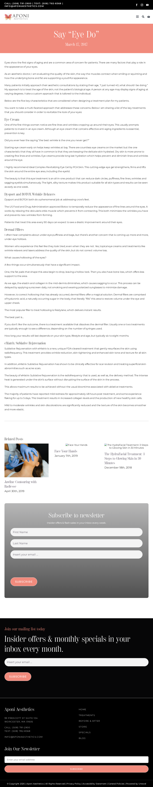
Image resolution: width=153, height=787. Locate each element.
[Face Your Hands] (76, 445)
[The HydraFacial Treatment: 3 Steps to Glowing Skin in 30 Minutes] (126, 446)
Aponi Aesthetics (34, 783)
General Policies (116, 783)
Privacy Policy (73, 783)
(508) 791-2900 (22, 3)
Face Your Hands (66, 451)
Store (83, 726)
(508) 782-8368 (52, 3)
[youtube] (147, 5)
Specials (85, 732)
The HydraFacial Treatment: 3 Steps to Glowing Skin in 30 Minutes (124, 458)
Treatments (87, 715)
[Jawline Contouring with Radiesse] (26, 460)
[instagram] (142, 5)
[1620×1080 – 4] (16, 14)
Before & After (89, 721)
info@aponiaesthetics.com (24, 6)
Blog (82, 738)
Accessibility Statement (94, 783)
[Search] (143, 17)
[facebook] (137, 5)
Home (82, 709)
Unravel (142, 783)
